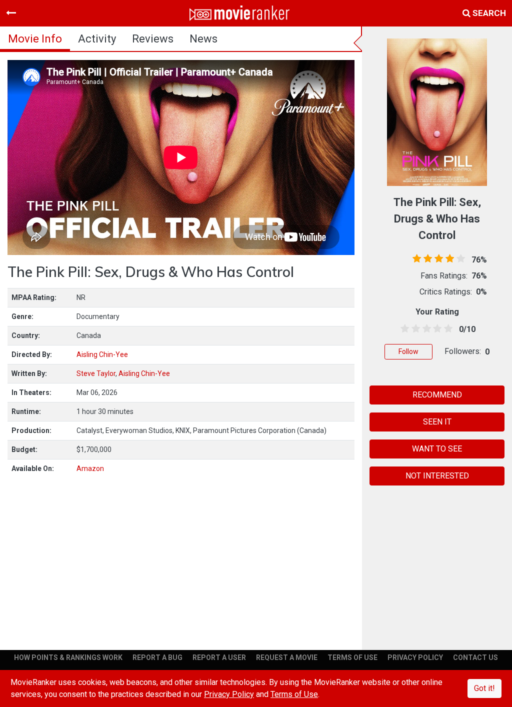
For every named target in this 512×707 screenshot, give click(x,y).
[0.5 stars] (403, 329)
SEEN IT (437, 421)
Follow (408, 352)
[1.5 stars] (414, 329)
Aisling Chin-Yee (102, 354)
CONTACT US (475, 658)
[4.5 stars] (446, 329)
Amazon (90, 468)
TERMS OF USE (353, 658)
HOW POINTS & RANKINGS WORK (68, 658)
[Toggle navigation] (11, 13)
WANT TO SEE (437, 449)
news (204, 38)
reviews (153, 38)
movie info (35, 38)
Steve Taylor (96, 374)
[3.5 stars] (435, 329)
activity (97, 38)
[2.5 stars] (425, 329)
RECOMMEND (437, 395)
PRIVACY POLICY (415, 658)
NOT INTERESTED (437, 475)
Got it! (484, 688)
